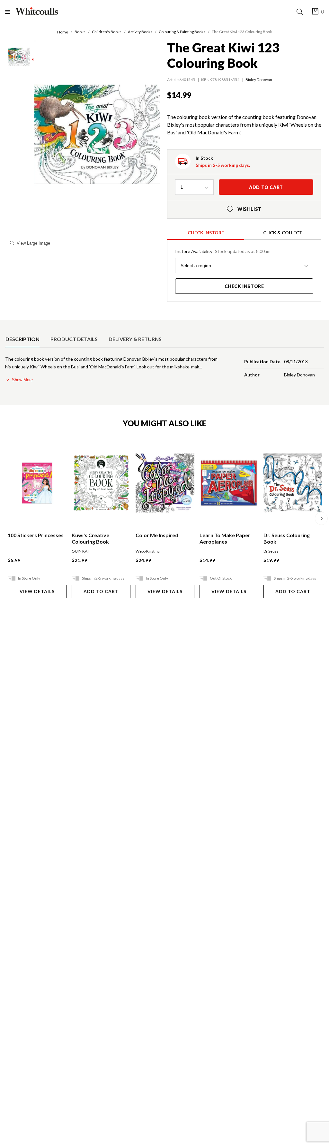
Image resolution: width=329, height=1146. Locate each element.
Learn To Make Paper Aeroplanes (225, 538)
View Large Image (33, 243)
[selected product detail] (7, 325)
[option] (22, 339)
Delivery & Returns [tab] (135, 339)
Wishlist (244, 209)
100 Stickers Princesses (36, 535)
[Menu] (10, 12)
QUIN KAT (80, 551)
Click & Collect (282, 232)
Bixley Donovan (258, 79)
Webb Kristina (148, 551)
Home (62, 32)
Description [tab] (22, 339)
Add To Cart (101, 591)
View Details (37, 591)
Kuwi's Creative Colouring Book (90, 538)
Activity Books (140, 31)
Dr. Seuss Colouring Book (286, 538)
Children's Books (106, 31)
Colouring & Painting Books (182, 31)
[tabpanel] (164, 369)
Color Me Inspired (157, 535)
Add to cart (266, 187)
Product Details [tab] (74, 339)
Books (80, 31)
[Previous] (7, 518)
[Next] (321, 518)
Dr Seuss (271, 551)
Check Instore (206, 232)
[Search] (301, 11)
